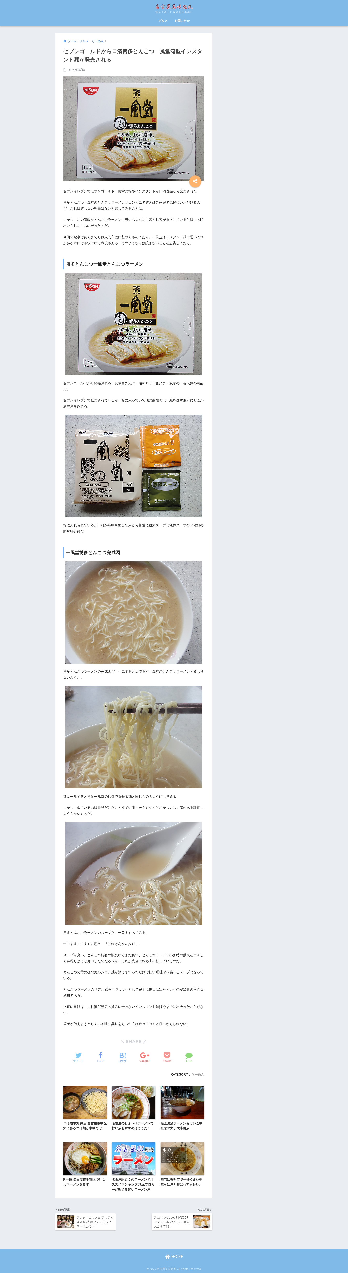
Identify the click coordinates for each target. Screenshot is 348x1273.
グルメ (163, 20)
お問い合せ (182, 20)
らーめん (197, 1074)
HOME (176, 1256)
